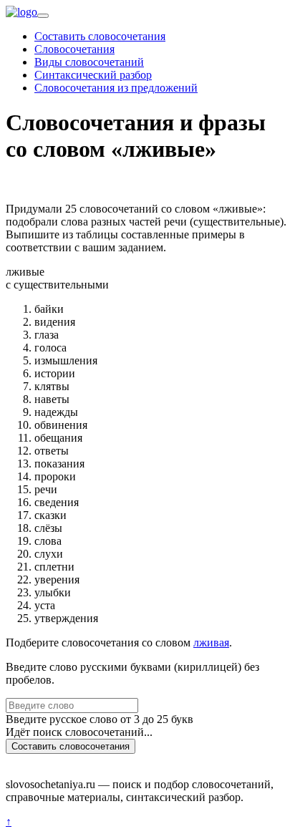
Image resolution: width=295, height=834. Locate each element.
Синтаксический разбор (93, 75)
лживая (211, 642)
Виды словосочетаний (89, 62)
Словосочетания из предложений (116, 88)
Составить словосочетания (99, 36)
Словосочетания (74, 49)
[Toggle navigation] (43, 16)
